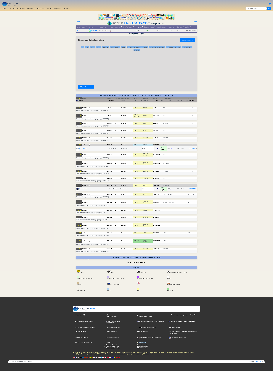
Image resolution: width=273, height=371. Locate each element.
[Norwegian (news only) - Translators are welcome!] (85, 357)
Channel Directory (142, 331)
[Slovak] (99, 357)
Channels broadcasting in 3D (179, 337)
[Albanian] (119, 357)
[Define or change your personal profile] (270, 4)
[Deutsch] (81, 357)
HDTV (92, 47)
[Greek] (101, 357)
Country (111, 100)
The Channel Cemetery (81, 337)
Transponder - (187, 47)
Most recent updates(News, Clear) (113, 322)
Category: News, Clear (112, 346)
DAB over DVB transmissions (83, 342)
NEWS (4, 8)
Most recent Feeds (142, 346)
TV (87, 47)
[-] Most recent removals (157, 47)
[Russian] (110, 357)
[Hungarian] (117, 357)
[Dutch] (78, 357)
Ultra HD (105, 47)
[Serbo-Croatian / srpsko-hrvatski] (112, 357)
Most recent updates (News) (84, 321)
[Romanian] (114, 357)
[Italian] (92, 357)
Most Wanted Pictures (112, 337)
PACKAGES (40, 8)
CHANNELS (31, 8)
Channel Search (175, 327)
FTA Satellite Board (142, 348)
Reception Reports (111, 331)
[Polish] (94, 357)
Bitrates (136, 50)
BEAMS (49, 8)
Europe (123, 107)
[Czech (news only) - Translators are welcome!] (96, 357)
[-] (13, 8)
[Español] (90, 357)
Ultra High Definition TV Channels (151, 337)
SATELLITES (21, 8)
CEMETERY (57, 8)
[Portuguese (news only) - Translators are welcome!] (87, 357)
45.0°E (143, 23)
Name (81, 100)
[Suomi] (103, 357)
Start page (92, 309)
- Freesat (174, 333)
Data (123, 47)
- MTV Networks (192, 331)
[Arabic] (105, 357)
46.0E (78, 22)
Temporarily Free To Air (173, 47)
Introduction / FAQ (80, 315)
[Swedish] (83, 357)
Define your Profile (111, 316)
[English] (74, 357)
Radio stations (115, 47)
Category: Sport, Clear (112, 345)
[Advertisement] (136, 68)
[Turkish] (108, 357)
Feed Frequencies (142, 345)
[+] (10, 8)
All (82, 47)
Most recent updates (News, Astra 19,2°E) (182, 321)
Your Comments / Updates (137, 262)
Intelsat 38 (130, 23)
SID (157, 100)
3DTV (98, 47)
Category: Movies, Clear (113, 348)
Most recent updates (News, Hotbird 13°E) (151, 321)
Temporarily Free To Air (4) (148, 327)
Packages (171, 331)
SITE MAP (67, 8)
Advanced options (187, 40)
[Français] (76, 357)
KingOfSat (258, 361)
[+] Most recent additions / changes (137, 47)
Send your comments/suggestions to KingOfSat (182, 315)
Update (191, 100)
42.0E (195, 22)
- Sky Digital (183, 331)
